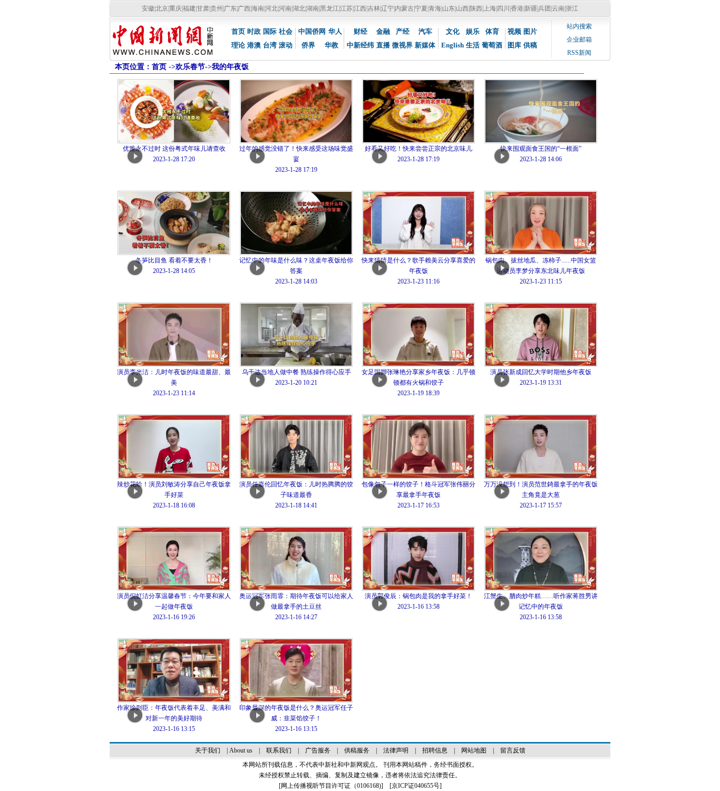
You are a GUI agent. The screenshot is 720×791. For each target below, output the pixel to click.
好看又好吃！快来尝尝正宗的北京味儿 (418, 148)
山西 (462, 8)
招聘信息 (434, 750)
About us (240, 750)
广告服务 (317, 750)
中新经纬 (360, 45)
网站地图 (474, 750)
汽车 (425, 31)
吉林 (373, 8)
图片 (530, 31)
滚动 (286, 45)
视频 (514, 31)
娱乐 (473, 31)
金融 (383, 31)
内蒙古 (404, 8)
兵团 (544, 8)
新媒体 (425, 45)
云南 (558, 8)
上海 (489, 8)
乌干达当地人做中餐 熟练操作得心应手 (296, 372)
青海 (435, 8)
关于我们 (207, 750)
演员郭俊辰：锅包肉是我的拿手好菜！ (418, 596)
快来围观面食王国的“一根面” (540, 148)
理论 (238, 45)
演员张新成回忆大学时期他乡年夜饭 (540, 372)
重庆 (175, 8)
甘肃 (203, 8)
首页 (238, 31)
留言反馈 (513, 750)
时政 (254, 31)
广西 (244, 8)
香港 (517, 8)
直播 (383, 45)
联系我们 (278, 750)
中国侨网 (312, 31)
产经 (403, 31)
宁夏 (421, 8)
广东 (230, 8)
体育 (492, 31)
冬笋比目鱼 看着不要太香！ (174, 260)
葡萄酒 (492, 45)
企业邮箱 (579, 39)
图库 (514, 45)
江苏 (346, 8)
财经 (360, 31)
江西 (360, 8)
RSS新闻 (579, 52)
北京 (161, 8)
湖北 (299, 8)
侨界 (308, 45)
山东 (448, 8)
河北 (271, 8)
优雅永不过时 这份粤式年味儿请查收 (174, 148)
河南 (285, 8)
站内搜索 (579, 26)
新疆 (530, 8)
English (452, 45)
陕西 (476, 8)
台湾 (270, 45)
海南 (257, 8)
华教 (331, 45)
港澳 (254, 45)
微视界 (402, 45)
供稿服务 (356, 750)
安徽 (148, 8)
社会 (286, 31)
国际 (270, 31)
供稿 (530, 45)
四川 (503, 8)
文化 (453, 31)
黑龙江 (329, 8)
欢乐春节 (190, 67)
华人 (335, 31)
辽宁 (387, 8)
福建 (189, 8)
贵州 (216, 8)
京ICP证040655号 (416, 785)
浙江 (572, 8)
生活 (473, 45)
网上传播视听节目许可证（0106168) (331, 785)
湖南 (312, 8)
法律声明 (395, 750)
